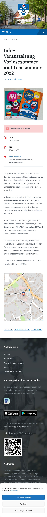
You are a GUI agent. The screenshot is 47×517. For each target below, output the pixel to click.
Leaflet (29, 320)
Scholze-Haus (15, 156)
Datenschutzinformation (14, 363)
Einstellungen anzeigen (23, 510)
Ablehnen (23, 504)
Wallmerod (23, 19)
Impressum (8, 358)
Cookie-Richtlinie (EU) (13, 371)
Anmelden (8, 367)
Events (15, 39)
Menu (8, 32)
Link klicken (9, 433)
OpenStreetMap (38, 320)
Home (6, 39)
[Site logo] (23, 15)
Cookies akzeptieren (23, 497)
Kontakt (7, 354)
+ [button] (7, 276)
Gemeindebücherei (13, 79)
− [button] (7, 279)
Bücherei (8, 329)
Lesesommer (36, 329)
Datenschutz (14, 490)
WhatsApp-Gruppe (16, 426)
